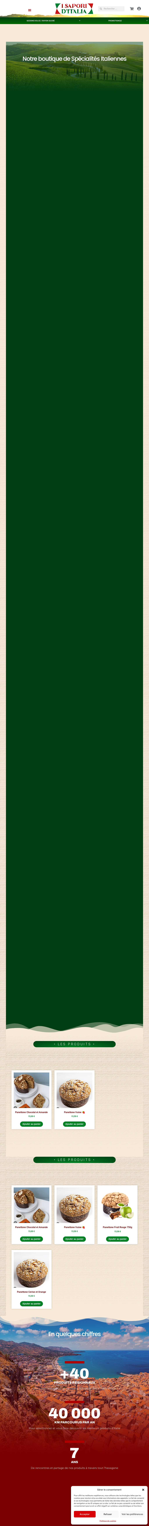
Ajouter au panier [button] (31, 1124)
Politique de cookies (108, 1521)
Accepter (85, 1514)
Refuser (108, 1514)
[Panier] (131, 8)
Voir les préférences (132, 1514)
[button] (143, 1489)
